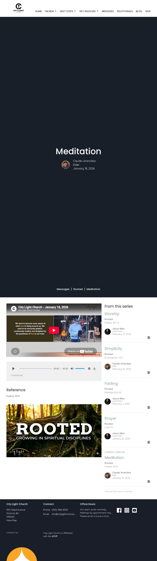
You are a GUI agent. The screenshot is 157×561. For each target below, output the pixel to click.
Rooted (78, 289)
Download (17, 375)
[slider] (34, 368)
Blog (139, 11)
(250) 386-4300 (60, 509)
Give (148, 11)
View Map (11, 520)
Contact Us (12, 532)
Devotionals (125, 11)
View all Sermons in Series (118, 491)
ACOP (54, 536)
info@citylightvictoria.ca (64, 514)
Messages (108, 11)
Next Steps (66, 11)
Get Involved (87, 11)
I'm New (49, 11)
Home (38, 11)
